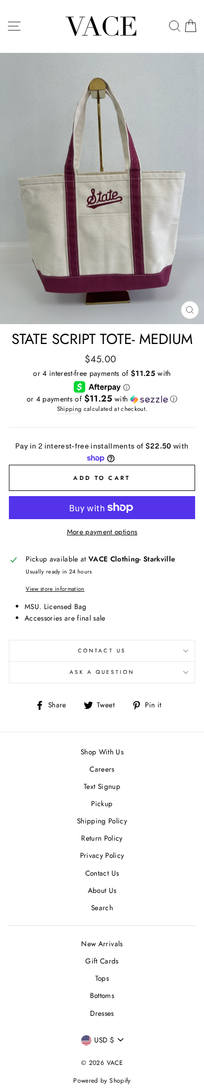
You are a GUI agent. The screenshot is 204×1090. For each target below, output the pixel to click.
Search (102, 907)
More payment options (102, 531)
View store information (55, 588)
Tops (102, 978)
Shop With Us (102, 752)
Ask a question (102, 672)
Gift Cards (101, 961)
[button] (102, 399)
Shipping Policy (102, 821)
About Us (102, 890)
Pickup (101, 803)
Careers (101, 769)
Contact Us (102, 651)
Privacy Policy (102, 855)
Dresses (102, 1013)
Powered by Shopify (101, 1080)
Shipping (69, 409)
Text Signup (102, 786)
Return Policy (101, 838)
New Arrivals (101, 943)
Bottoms (102, 995)
